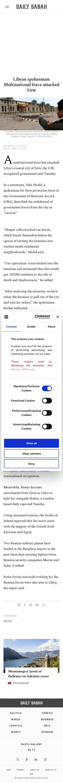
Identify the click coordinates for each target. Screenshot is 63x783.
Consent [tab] (11, 326)
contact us (50, 770)
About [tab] (51, 326)
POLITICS (16, 713)
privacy (20, 770)
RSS (31, 774)
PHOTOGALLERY (21, 683)
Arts (47, 725)
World (15, 719)
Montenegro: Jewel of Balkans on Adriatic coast (28, 674)
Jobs (9, 770)
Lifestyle (15, 725)
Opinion (47, 732)
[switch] (47, 400)
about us (34, 770)
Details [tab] (31, 326)
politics (8, 621)
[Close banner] (58, 317)
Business (47, 719)
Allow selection (31, 453)
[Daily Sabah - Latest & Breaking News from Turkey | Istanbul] (31, 7)
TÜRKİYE (47, 713)
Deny (31, 463)
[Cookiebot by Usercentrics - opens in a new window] (37, 317)
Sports (16, 732)
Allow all (31, 443)
